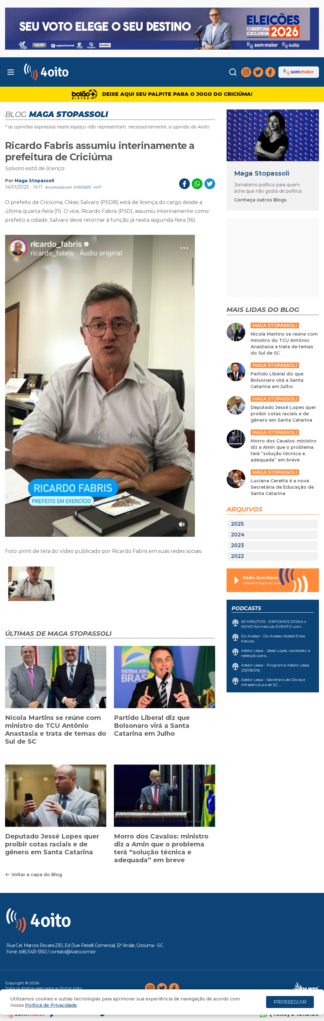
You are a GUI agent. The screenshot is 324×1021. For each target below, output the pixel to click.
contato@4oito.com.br (73, 952)
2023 (237, 545)
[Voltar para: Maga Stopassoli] (273, 135)
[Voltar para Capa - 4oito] (63, 72)
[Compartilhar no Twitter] (209, 183)
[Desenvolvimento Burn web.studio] (306, 988)
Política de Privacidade (51, 1005)
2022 (237, 556)
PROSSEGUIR (290, 1002)
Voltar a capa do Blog (36, 874)
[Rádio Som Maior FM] (298, 72)
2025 (237, 524)
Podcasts (246, 608)
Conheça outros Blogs (260, 200)
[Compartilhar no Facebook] (184, 183)
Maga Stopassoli (34, 180)
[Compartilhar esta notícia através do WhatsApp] (197, 183)
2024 (238, 535)
